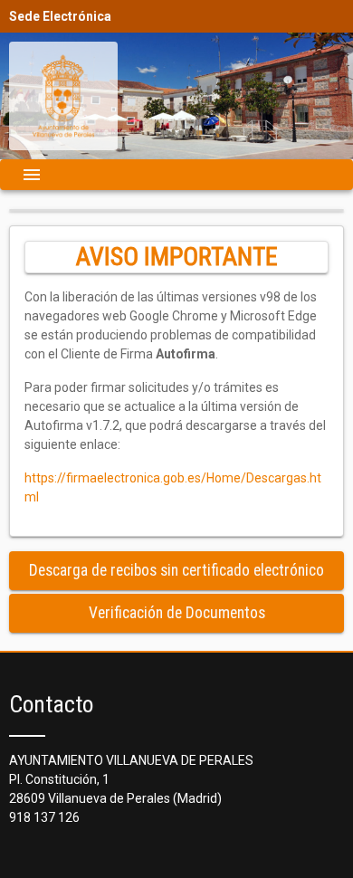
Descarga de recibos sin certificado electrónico (176, 570)
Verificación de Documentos (177, 613)
